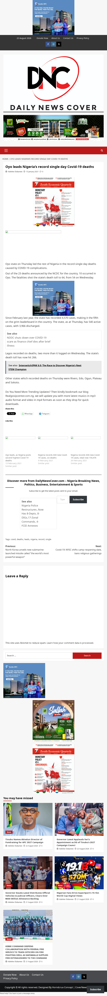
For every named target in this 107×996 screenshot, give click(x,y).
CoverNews (81, 987)
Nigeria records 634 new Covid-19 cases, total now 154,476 (85, 456)
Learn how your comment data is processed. (70, 642)
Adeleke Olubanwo (15, 171)
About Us (55, 38)
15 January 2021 (32, 171)
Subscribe (78, 499)
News (9, 832)
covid (13, 539)
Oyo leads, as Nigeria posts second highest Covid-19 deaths (18, 458)
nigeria (34, 539)
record (41, 539)
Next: (79, 550)
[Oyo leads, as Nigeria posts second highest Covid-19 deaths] (20, 444)
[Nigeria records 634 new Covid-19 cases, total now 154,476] (86, 444)
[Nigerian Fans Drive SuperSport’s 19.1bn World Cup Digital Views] (79, 872)
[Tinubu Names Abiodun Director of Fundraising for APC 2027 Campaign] (28, 819)
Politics (61, 832)
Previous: (27, 552)
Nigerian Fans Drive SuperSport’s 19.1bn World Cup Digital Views (78, 894)
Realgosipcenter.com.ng (19, 395)
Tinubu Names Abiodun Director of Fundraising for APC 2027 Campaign (24, 841)
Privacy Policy (83, 38)
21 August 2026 (32, 902)
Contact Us (68, 38)
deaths (20, 539)
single (48, 539)
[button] (6, 150)
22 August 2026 (32, 846)
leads (26, 539)
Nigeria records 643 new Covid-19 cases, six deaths (52, 456)
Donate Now (42, 38)
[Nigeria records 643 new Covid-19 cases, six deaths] (53, 444)
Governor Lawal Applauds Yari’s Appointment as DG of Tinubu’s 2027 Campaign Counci (76, 842)
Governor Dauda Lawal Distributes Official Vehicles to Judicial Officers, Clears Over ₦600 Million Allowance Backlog (27, 895)
